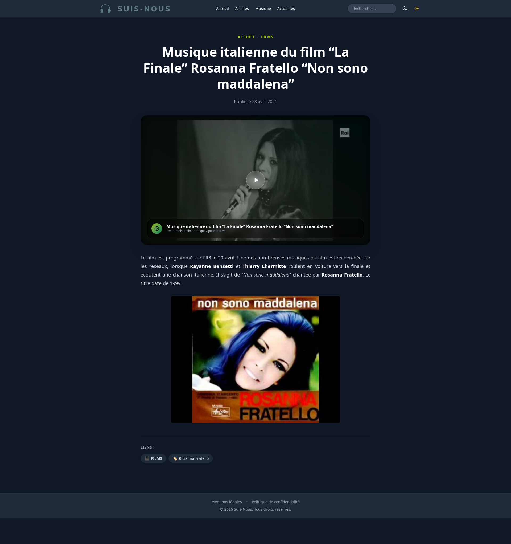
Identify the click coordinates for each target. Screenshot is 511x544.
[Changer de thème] (417, 8)
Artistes (242, 8)
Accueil (222, 8)
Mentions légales (226, 501)
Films (267, 36)
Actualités (286, 8)
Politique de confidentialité (276, 501)
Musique (263, 8)
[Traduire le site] (405, 8)
